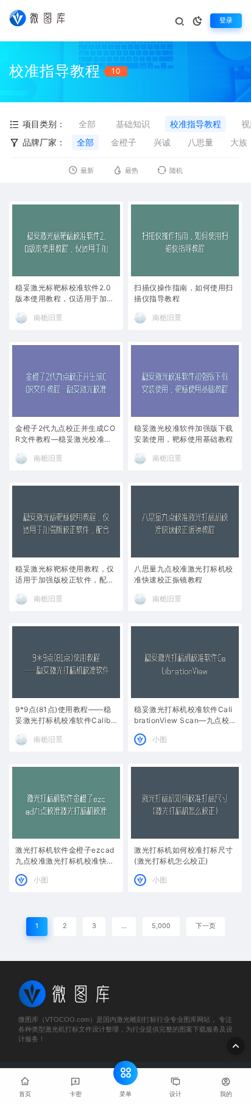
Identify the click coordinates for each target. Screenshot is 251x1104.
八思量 (200, 142)
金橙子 (123, 142)
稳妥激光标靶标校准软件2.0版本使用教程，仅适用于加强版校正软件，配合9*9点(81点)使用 (65, 294)
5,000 (161, 926)
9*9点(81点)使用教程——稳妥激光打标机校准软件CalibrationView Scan (64, 716)
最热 (131, 171)
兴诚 (162, 142)
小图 (159, 739)
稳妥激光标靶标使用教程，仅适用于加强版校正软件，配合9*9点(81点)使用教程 (65, 575)
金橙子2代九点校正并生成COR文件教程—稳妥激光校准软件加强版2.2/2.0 (65, 435)
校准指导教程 (195, 124)
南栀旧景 (48, 317)
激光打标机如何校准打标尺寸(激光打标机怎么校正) (183, 855)
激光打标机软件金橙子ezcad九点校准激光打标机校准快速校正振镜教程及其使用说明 (65, 856)
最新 (87, 171)
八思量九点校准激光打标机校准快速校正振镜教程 (183, 574)
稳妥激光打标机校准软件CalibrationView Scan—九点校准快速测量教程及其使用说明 (183, 716)
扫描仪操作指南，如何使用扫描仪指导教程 (183, 293)
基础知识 (133, 124)
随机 (176, 171)
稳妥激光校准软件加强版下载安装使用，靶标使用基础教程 (183, 434)
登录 (226, 20)
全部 (87, 124)
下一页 (206, 926)
